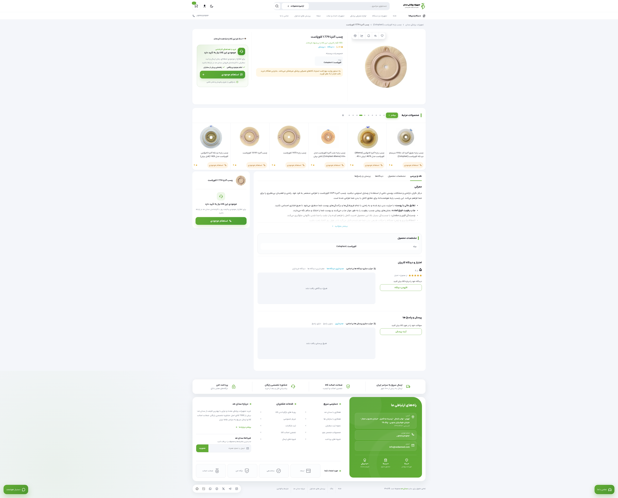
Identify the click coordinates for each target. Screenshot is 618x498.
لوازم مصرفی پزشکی (358, 16)
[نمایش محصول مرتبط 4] (361, 115)
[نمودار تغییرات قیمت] (361, 35)
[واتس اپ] (210, 489)
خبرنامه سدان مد (243, 438)
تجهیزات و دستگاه (379, 16)
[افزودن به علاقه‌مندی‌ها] (382, 35)
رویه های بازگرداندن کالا (286, 412)
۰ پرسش (321, 47)
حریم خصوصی (289, 419)
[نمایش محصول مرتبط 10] (384, 115)
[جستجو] (277, 6)
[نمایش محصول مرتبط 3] (357, 115)
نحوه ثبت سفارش (333, 425)
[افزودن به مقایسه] (355, 35)
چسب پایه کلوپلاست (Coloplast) (387, 24)
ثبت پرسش (401, 331)
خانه (394, 16)
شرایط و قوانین (283, 489)
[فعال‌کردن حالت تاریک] (211, 6)
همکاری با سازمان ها (332, 419)
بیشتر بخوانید (341, 226)
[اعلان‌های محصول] (368, 35)
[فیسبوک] (217, 489)
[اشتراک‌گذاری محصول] (375, 35)
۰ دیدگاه (330, 47)
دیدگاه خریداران (298, 268)
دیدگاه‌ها (379, 176)
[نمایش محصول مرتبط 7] (372, 115)
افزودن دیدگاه (400, 287)
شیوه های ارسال (289, 439)
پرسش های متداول (302, 16)
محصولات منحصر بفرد (331, 432)
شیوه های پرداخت (333, 439)
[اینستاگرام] (236, 489)
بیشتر (393, 115)
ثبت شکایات (291, 425)
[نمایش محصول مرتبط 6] (368, 115)
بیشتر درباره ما (245, 427)
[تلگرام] (230, 489)
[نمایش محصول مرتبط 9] (380, 115)
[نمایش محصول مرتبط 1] (349, 115)
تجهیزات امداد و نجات (335, 16)
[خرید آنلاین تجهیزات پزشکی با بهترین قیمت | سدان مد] (410, 6)
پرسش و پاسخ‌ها (363, 176)
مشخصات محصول (397, 176)
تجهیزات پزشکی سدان (414, 24)
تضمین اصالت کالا (288, 432)
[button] (386, 66)
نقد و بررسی (416, 176)
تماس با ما (284, 16)
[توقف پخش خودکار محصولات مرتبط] (342, 115)
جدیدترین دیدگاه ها (335, 268)
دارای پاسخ (316, 323)
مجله (318, 16)
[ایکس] (223, 489)
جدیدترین (339, 323)
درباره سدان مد (299, 489)
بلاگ (331, 489)
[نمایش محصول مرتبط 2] (353, 115)
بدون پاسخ (328, 323)
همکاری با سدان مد (332, 412)
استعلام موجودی (230, 74)
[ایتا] (203, 489)
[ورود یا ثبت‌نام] (204, 6)
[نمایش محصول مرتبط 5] (365, 115)
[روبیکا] (197, 489)
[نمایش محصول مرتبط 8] (376, 115)
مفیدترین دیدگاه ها (316, 268)
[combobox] (332, 6)
